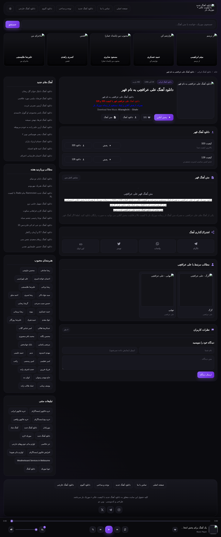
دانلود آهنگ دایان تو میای (41, 178)
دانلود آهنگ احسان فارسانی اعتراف (36, 155)
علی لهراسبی (22, 279)
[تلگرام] (110, 509)
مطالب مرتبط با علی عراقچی (194, 264)
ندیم (31, 353)
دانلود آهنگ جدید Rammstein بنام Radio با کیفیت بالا (30, 195)
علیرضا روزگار (15, 320)
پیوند (31, 312)
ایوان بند (26, 377)
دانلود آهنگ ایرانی (204, 72)
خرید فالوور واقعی (20, 419)
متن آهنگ (108, 117)
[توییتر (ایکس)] (102, 509)
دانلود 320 (76, 145)
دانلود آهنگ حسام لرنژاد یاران (38, 141)
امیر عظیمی (45, 361)
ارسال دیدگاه (206, 374)
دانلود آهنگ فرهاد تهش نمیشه (38, 120)
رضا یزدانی (45, 287)
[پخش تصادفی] (93, 529)
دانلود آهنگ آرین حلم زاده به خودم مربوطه (33, 127)
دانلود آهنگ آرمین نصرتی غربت (38, 105)
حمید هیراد (32, 320)
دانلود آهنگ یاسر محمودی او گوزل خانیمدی (33, 112)
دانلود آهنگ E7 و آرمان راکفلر (38, 232)
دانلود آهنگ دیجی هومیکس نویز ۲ (37, 134)
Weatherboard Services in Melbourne (33, 460)
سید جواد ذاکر (44, 295)
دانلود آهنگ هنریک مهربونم (40, 186)
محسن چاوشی (28, 270)
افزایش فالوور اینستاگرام (39, 452)
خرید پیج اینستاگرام (42, 419)
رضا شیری (28, 295)
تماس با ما (105, 8)
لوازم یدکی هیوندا (16, 452)
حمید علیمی (18, 353)
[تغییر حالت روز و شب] (10, 8)
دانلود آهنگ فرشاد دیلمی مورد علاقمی (35, 98)
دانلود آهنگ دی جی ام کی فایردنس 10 (35, 225)
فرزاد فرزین (45, 369)
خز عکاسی (45, 444)
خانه (215, 72)
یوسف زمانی (45, 386)
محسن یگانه (45, 336)
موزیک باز (152, 215)
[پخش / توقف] (109, 529)
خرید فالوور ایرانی (18, 411)
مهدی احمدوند (44, 353)
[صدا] (11, 529)
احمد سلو (14, 295)
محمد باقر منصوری (26, 336)
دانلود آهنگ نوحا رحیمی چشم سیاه (36, 218)
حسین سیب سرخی (42, 303)
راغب (15, 361)
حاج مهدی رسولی (43, 377)
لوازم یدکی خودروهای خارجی (23, 444)
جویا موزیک (45, 469)
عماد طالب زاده (27, 386)
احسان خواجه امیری (42, 279)
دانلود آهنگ (129, 97)
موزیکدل (46, 428)
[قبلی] (100, 529)
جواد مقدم (46, 320)
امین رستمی (29, 361)
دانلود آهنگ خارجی (27, 8)
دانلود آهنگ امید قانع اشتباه (40, 148)
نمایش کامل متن (71, 178)
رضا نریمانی (18, 312)
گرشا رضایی (23, 303)
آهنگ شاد (14, 428)
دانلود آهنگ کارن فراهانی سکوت (37, 211)
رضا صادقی (45, 270)
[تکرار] (125, 529)
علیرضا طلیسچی (28, 287)
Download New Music (107, 109)
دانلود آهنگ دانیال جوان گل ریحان (37, 91)
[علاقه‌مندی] (175, 529)
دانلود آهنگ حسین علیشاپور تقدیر (37, 246)
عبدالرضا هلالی (44, 328)
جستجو (12, 24)
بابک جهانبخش (26, 344)
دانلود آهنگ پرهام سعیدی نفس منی (36, 239)
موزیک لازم (26, 436)
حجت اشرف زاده (27, 369)
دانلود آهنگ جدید (85, 8)
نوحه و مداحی (65, 8)
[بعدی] (117, 529)
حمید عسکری (44, 312)
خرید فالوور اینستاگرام (41, 411)
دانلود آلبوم (47, 8)
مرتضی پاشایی (44, 344)
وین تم (101, 501)
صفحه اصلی (122, 8)
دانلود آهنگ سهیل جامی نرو (40, 203)
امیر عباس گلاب (25, 328)
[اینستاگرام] (119, 509)
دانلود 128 (76, 159)
